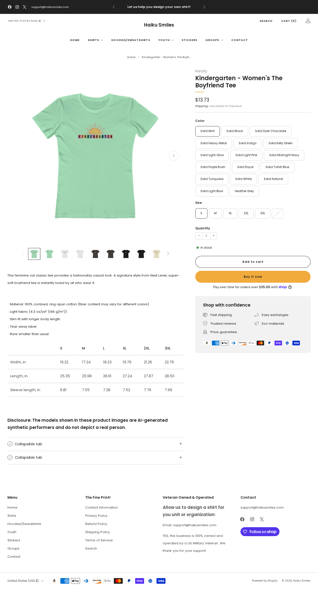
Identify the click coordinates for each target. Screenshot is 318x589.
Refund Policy (96, 523)
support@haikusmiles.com (50, 7)
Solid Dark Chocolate (270, 131)
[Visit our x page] (24, 7)
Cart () (289, 21)
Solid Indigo (247, 143)
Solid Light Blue (211, 191)
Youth (164, 40)
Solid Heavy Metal (213, 143)
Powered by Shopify (265, 581)
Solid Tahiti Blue (277, 167)
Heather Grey (244, 191)
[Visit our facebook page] (9, 7)
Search (266, 21)
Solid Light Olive (212, 155)
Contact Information (101, 507)
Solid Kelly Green (281, 143)
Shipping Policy (97, 532)
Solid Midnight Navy (284, 155)
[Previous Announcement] (114, 7)
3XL (262, 213)
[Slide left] (22, 254)
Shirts (93, 40)
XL (230, 213)
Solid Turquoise (211, 179)
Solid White (243, 179)
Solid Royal (245, 167)
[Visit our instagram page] (17, 7)
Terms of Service (99, 540)
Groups (212, 40)
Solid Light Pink (246, 155)
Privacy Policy (96, 515)
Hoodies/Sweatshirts (130, 40)
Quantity (202, 228)
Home (75, 40)
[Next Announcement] (204, 7)
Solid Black (235, 131)
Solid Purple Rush (212, 167)
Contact (239, 40)
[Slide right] (168, 254)
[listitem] (159, 6)
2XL (246, 213)
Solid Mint (207, 131)
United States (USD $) (24, 20)
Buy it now (253, 277)
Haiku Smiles (159, 25)
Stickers (189, 40)
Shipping (201, 106)
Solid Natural (273, 179)
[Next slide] (173, 155)
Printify (201, 71)
